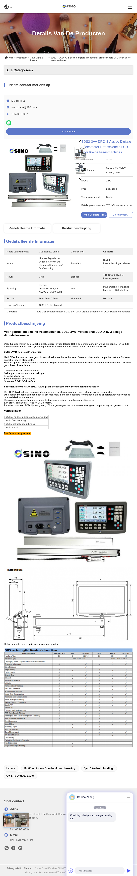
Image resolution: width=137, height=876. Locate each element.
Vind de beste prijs (94, 215)
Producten (21, 57)
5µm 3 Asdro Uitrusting (98, 768)
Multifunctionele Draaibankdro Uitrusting (49, 768)
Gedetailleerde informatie (27, 228)
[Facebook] (13, 849)
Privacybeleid (14, 868)
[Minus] (129, 797)
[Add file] (70, 870)
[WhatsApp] (9, 123)
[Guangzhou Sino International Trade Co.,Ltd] (70, 7)
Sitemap (28, 868)
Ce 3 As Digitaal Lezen (20, 775)
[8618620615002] (20, 849)
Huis (11, 57)
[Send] (128, 870)
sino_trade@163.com (24, 107)
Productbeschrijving (76, 228)
